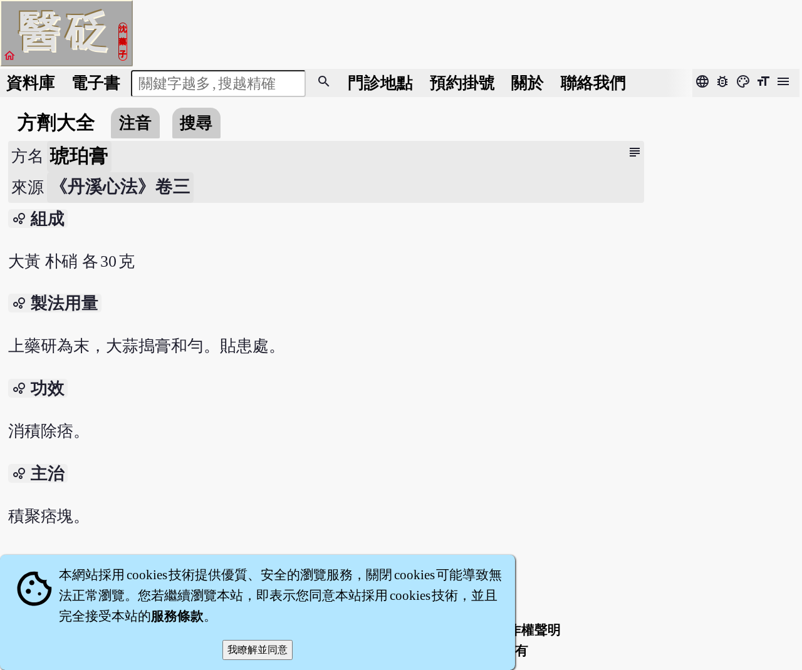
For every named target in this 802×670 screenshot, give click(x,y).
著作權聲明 (528, 630)
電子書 (95, 83)
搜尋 (196, 123)
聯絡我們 (593, 83)
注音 (135, 123)
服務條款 (177, 616)
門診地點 (380, 83)
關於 (527, 83)
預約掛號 (462, 83)
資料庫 (30, 83)
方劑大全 (56, 122)
